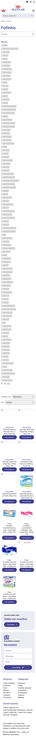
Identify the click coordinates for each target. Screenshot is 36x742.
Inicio (3, 21)
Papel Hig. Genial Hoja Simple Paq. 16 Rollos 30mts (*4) (27, 432)
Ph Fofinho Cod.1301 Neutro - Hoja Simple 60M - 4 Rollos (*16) (9, 596)
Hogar (9, 524)
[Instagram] (31, 2)
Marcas (6, 690)
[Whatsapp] (34, 2)
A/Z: (2, 402)
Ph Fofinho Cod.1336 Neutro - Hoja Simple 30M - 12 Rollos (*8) (9, 564)
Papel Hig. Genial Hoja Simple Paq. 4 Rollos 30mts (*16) (9, 464)
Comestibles (22, 693)
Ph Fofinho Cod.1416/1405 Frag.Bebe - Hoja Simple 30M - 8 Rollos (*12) (27, 530)
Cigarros (21, 695)
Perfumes (21, 683)
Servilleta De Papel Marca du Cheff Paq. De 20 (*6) (26, 464)
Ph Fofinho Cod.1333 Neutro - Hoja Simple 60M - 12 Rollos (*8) (26, 564)
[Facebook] (27, 2)
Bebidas (21, 697)
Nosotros (6, 693)
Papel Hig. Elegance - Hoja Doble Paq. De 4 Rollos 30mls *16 (27, 496)
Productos (7, 697)
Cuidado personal (24, 688)
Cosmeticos (22, 690)
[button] (33, 10)
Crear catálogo (9, 683)
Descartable (9, 427)
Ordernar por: (6, 397)
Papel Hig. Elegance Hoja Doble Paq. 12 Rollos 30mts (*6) (9, 432)
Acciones (6, 685)
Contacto (6, 695)
